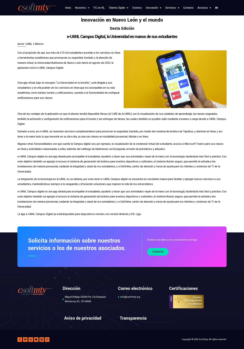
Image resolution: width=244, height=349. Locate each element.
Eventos (137, 8)
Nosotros (80, 8)
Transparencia (133, 318)
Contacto (188, 8)
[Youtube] (36, 339)
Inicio (68, 8)
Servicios (170, 8)
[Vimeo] (41, 339)
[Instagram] (47, 339)
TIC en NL (99, 8)
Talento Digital (117, 8)
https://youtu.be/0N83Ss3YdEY (160, 214)
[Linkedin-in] (30, 339)
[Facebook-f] (19, 339)
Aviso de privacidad (82, 318)
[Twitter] (25, 339)
